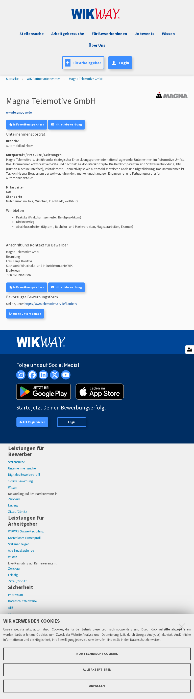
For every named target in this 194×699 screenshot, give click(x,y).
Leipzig (13, 505)
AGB (11, 614)
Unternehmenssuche (22, 468)
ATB (10, 608)
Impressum (15, 595)
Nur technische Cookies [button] (97, 654)
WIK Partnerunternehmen (44, 79)
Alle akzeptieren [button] (97, 670)
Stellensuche (31, 33)
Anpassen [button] (97, 686)
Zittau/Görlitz (17, 512)
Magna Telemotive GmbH (86, 79)
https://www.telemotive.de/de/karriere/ (51, 304)
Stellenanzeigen (18, 544)
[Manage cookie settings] (189, 349)
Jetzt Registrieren (32, 422)
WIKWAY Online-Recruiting (25, 531)
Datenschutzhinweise (22, 601)
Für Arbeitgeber (86, 62)
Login (72, 422)
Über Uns (97, 45)
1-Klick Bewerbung (20, 481)
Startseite (12, 79)
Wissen (12, 487)
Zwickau (14, 499)
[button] (144, 33)
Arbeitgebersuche (67, 33)
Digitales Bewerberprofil (24, 474)
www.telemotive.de (19, 112)
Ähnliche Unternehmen (25, 313)
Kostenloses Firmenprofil (24, 538)
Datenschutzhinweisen (145, 640)
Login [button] (124, 62)
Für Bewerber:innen (109, 33)
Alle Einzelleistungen (22, 550)
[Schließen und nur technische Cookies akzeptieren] (182, 626)
